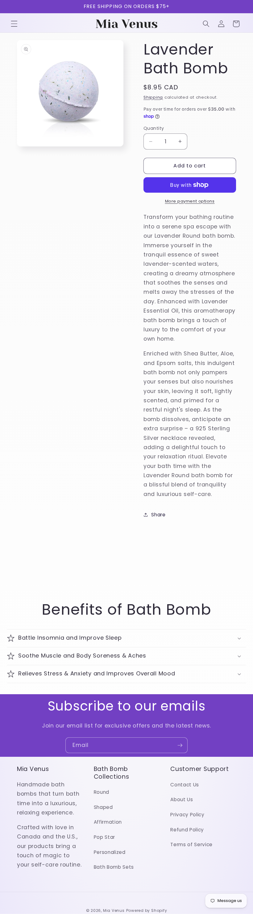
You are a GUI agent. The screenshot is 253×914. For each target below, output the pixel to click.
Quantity (153, 128)
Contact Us (184, 784)
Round (101, 792)
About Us (181, 799)
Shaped (103, 807)
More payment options (190, 201)
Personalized (110, 852)
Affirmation (108, 822)
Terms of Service (191, 844)
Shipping (153, 97)
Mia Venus (114, 910)
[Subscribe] (179, 745)
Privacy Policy (187, 814)
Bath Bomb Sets (114, 867)
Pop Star (104, 837)
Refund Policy (187, 829)
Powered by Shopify (146, 910)
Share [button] (158, 514)
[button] (14, 23)
